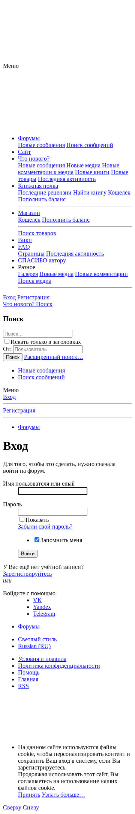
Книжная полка (38, 185)
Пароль (12, 504)
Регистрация (19, 410)
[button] (11, 66)
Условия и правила (42, 659)
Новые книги (92, 172)
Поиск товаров (37, 233)
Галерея (28, 274)
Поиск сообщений (89, 145)
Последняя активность (67, 179)
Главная (28, 679)
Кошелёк (119, 192)
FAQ (24, 247)
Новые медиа (83, 165)
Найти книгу (89, 192)
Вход (9, 397)
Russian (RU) (34, 646)
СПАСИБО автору (42, 260)
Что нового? (34, 158)
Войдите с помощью (29, 593)
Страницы (31, 253)
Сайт (24, 152)
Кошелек (29, 219)
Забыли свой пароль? (45, 526)
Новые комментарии (101, 274)
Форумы (29, 138)
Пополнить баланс (42, 199)
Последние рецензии (45, 192)
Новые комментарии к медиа (68, 168)
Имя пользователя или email (39, 483)
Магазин (29, 213)
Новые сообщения (41, 145)
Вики (25, 240)
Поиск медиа (34, 280)
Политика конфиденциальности (59, 665)
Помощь (28, 672)
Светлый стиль (37, 639)
